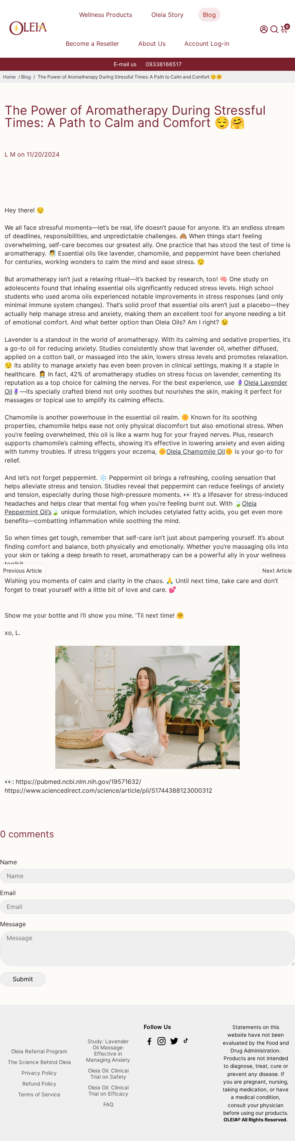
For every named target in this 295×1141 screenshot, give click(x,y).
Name (8, 862)
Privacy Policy (39, 1073)
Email (8, 893)
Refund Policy (39, 1084)
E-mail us (125, 64)
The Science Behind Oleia (39, 1062)
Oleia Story (167, 14)
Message (13, 924)
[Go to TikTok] (186, 1042)
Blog (209, 14)
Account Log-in (206, 43)
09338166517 (164, 64)
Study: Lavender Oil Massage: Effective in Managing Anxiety (108, 1050)
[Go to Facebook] (149, 1042)
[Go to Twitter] (174, 1042)
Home (9, 77)
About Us (152, 43)
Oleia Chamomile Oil (195, 451)
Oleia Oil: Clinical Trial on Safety (108, 1073)
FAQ (108, 1104)
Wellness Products (105, 14)
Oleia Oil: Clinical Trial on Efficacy (108, 1090)
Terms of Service (39, 1094)
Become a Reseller (92, 43)
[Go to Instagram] (161, 1042)
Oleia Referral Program (39, 1051)
